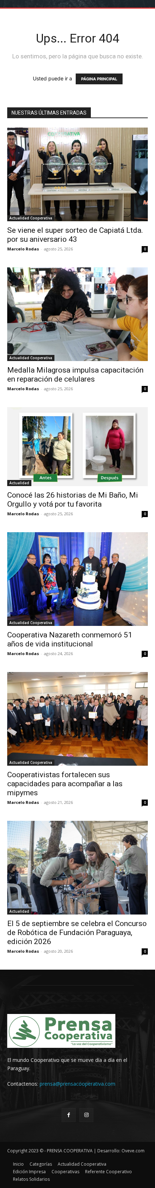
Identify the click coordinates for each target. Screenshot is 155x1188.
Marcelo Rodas (23, 249)
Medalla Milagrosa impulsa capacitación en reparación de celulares (75, 374)
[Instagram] (86, 1115)
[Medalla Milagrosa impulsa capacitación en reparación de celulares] (77, 314)
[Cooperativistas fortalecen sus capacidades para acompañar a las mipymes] (77, 719)
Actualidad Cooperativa (30, 218)
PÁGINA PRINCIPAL (99, 78)
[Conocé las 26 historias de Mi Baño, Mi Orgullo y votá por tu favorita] (77, 446)
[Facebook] (69, 1115)
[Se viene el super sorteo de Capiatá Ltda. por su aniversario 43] (77, 174)
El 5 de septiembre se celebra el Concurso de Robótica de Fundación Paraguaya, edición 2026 (77, 932)
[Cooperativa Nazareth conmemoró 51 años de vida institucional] (77, 579)
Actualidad (19, 482)
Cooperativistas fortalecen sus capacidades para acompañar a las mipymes (65, 783)
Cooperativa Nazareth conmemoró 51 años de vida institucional (69, 639)
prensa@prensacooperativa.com (77, 1083)
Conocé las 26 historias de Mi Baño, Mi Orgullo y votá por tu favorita (72, 499)
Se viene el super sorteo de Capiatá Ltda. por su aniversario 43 (75, 235)
